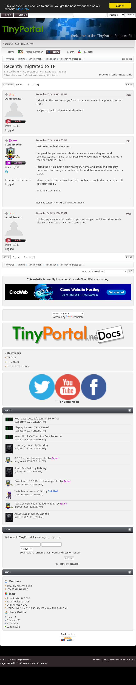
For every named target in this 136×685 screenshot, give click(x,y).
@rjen (55, 458)
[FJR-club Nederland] (6, 175)
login (44, 537)
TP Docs (11, 357)
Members (15, 581)
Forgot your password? (67, 563)
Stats (8, 572)
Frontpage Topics (24, 445)
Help (105, 659)
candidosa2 (13, 626)
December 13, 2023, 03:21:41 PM (51, 94)
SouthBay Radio (24, 468)
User (7, 529)
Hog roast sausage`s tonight (31, 418)
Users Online (17, 612)
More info (22, 9)
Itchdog (43, 445)
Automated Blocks (25, 513)
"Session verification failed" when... (35, 503)
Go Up (6, 257)
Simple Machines (24, 660)
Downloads (14, 353)
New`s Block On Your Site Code (32, 436)
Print (129, 84)
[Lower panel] (127, 59)
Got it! (120, 5)
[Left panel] (123, 59)
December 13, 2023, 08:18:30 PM (51, 140)
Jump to (86, 271)
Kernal (55, 418)
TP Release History (18, 366)
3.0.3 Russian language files (31, 458)
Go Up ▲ (131, 659)
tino (11, 94)
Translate (78, 317)
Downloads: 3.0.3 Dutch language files (37, 481)
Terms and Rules (117, 659)
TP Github (13, 361)
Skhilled (53, 491)
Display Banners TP (26, 427)
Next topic (125, 74)
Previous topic (108, 74)
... (31, 84)
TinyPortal (96, 659)
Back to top (68, 634)
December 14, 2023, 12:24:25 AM (51, 213)
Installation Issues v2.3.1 (29, 491)
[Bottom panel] (130, 59)
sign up (55, 537)
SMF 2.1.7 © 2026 (8, 660)
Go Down (8, 84)
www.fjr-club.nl (77, 202)
